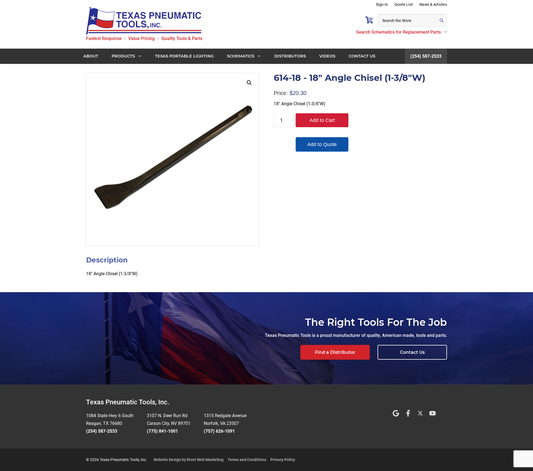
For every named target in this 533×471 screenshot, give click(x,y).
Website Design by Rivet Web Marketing (188, 459)
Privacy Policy (282, 459)
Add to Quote (322, 144)
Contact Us (412, 352)
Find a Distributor (335, 352)
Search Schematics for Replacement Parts (398, 32)
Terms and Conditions (247, 459)
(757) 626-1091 (219, 431)
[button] (249, 83)
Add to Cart (322, 120)
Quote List (403, 4)
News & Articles (433, 4)
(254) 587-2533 (425, 56)
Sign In (382, 4)
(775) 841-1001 (162, 431)
